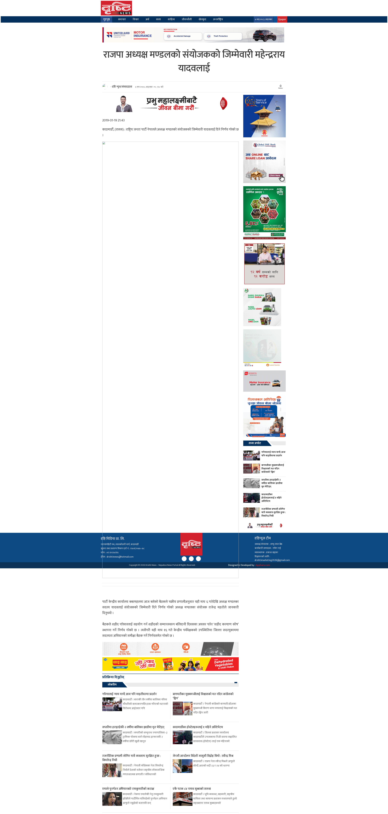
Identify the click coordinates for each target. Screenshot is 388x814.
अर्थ (147, 19)
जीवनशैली (187, 19)
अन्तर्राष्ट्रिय (218, 19)
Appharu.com (263, 565)
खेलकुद (202, 19)
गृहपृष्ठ (106, 19)
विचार (136, 19)
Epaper (282, 19)
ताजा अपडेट (255, 443)
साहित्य (171, 19)
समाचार (122, 19)
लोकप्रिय (112, 684)
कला (158, 19)
